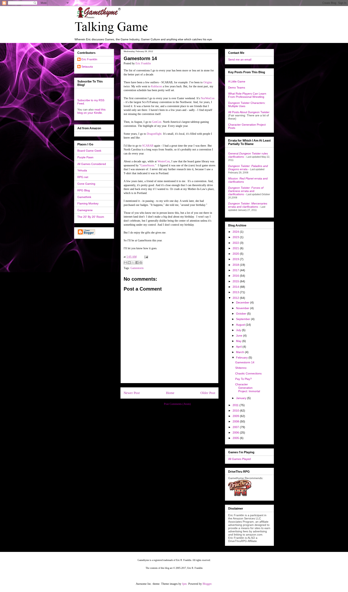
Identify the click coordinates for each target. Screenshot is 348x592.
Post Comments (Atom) (177, 403)
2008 (236, 421)
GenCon (156, 121)
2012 (236, 297)
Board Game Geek (89, 150)
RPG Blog (83, 190)
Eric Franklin (89, 59)
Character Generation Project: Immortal (247, 388)
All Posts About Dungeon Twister (248, 112)
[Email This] (125, 263)
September (243, 319)
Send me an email (239, 59)
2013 (236, 292)
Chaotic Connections (248, 373)
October (241, 313)
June (239, 335)
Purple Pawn (85, 157)
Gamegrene (85, 210)
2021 (236, 248)
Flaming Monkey (87, 203)
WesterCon (163, 161)
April (239, 346)
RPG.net (82, 177)
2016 (236, 275)
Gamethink (84, 197)
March (240, 352)
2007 (236, 427)
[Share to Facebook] (137, 263)
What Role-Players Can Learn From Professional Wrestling (247, 95)
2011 (236, 405)
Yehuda (82, 170)
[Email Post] (145, 256)
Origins (207, 82)
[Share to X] (133, 263)
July (239, 330)
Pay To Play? (243, 378)
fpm (184, 583)
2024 (236, 231)
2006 (236, 432)
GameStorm (147, 165)
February (242, 357)
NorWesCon (207, 98)
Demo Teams (236, 87)
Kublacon (156, 86)
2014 (236, 286)
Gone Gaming (86, 183)
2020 (236, 253)
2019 (236, 259)
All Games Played (239, 459)
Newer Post (132, 393)
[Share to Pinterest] (141, 263)
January (241, 398)
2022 (236, 242)
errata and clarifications (245, 191)
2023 (236, 237)
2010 (236, 410)
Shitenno (240, 367)
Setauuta (87, 66)
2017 (236, 270)
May (239, 341)
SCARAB (147, 145)
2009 (236, 416)
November (243, 308)
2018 (236, 264)
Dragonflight (154, 133)
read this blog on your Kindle (91, 111)
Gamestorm (137, 268)
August (241, 324)
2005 (236, 438)
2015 (236, 281)
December (243, 302)
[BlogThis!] (129, 263)
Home (170, 393)
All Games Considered (91, 164)
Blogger (207, 583)
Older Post (207, 393)
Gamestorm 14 (244, 362)
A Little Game (236, 81)
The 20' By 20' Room (90, 216)
